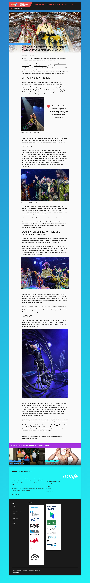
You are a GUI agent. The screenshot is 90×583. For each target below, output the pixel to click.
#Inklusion (24, 436)
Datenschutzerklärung (17, 570)
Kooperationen (15, 518)
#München (41, 436)
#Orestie (60, 436)
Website (30, 158)
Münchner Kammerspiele (40, 66)
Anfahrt (13, 523)
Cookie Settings (16, 572)
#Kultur (30, 436)
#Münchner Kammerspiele (51, 436)
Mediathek (64, 4)
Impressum (25, 570)
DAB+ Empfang (15, 516)
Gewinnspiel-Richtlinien (17, 511)
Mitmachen (57, 4)
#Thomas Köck (33, 438)
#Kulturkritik (35, 436)
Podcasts (41, 4)
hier (57, 425)
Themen (36, 4)
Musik (46, 4)
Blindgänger (51, 150)
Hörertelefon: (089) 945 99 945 (34, 570)
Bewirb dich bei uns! (15, 494)
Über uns (52, 4)
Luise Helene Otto (31, 55)
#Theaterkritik (25, 438)
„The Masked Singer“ (59, 250)
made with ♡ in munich (74, 570)
